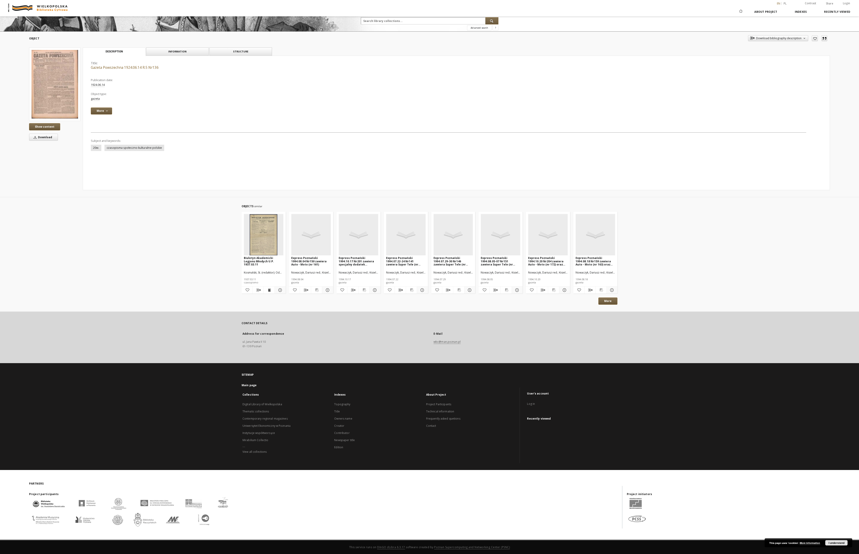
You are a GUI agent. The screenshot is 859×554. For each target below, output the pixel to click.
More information (810, 543)
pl (785, 3)
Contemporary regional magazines (265, 418)
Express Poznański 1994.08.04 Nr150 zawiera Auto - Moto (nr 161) (309, 261)
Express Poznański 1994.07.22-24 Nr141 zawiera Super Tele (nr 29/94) (402, 261)
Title (337, 411)
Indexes (801, 12)
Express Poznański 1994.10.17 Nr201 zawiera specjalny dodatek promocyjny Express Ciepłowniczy (356, 261)
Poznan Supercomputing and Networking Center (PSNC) (472, 547)
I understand (836, 543)
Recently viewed (837, 12)
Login (846, 3)
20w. (96, 148)
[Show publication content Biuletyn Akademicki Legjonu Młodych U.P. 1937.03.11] (269, 290)
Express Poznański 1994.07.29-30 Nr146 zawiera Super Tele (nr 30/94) (450, 261)
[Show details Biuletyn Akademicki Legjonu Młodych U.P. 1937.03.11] (279, 290)
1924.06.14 (98, 85)
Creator (339, 426)
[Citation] (824, 38)
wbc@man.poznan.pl (447, 342)
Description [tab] (114, 51)
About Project (765, 12)
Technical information (440, 411)
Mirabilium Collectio (255, 440)
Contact (431, 426)
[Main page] (741, 12)
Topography (342, 404)
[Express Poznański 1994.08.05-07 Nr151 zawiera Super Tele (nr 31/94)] (500, 235)
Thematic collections (255, 411)
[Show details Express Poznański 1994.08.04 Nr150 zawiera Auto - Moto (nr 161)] (326, 290)
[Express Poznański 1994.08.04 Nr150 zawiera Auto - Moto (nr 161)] (311, 235)
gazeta (95, 99)
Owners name (343, 418)
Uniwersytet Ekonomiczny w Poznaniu (266, 426)
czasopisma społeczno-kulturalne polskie (134, 148)
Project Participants (438, 404)
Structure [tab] (240, 51)
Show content (44, 127)
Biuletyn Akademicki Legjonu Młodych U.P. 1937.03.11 (259, 261)
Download (44, 137)
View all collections (254, 452)
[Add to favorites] (815, 38)
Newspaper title (344, 440)
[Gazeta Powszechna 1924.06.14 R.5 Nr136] (55, 84)
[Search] (491, 20)
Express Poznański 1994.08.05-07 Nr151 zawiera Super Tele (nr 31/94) (497, 261)
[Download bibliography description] (258, 290)
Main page (249, 385)
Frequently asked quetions (443, 418)
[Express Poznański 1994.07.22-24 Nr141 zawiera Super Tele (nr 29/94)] (405, 235)
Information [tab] (177, 51)
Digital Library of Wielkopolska (262, 404)
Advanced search (479, 27)
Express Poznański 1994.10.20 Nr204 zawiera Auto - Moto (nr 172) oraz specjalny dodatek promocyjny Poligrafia (545, 261)
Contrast (810, 3)
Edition (338, 447)
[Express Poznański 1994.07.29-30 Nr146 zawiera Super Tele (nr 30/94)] (453, 235)
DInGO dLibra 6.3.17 (391, 547)
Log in (531, 404)
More (608, 301)
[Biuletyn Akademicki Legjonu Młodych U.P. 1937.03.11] (263, 235)
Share (829, 3)
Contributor (341, 433)
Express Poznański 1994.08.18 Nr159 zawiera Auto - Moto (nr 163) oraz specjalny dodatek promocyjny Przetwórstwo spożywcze (594, 261)
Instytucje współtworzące (258, 433)
